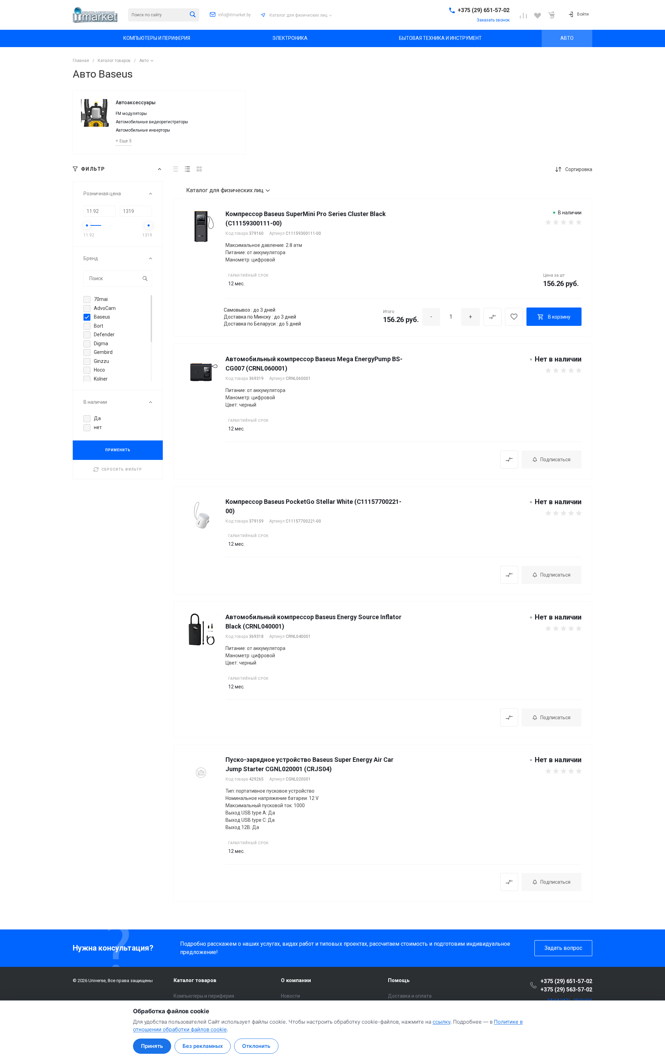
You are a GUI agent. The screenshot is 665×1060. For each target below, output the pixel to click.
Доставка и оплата (410, 996)
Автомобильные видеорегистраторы (152, 121)
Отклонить (256, 1046)
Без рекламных (203, 1046)
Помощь (399, 980)
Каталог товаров (195, 980)
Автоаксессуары (136, 102)
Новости (290, 996)
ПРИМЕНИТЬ (118, 450)
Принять (152, 1046)
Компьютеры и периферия (204, 996)
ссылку (441, 1021)
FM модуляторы (131, 113)
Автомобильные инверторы (143, 130)
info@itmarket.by (234, 14)
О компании (296, 980)
